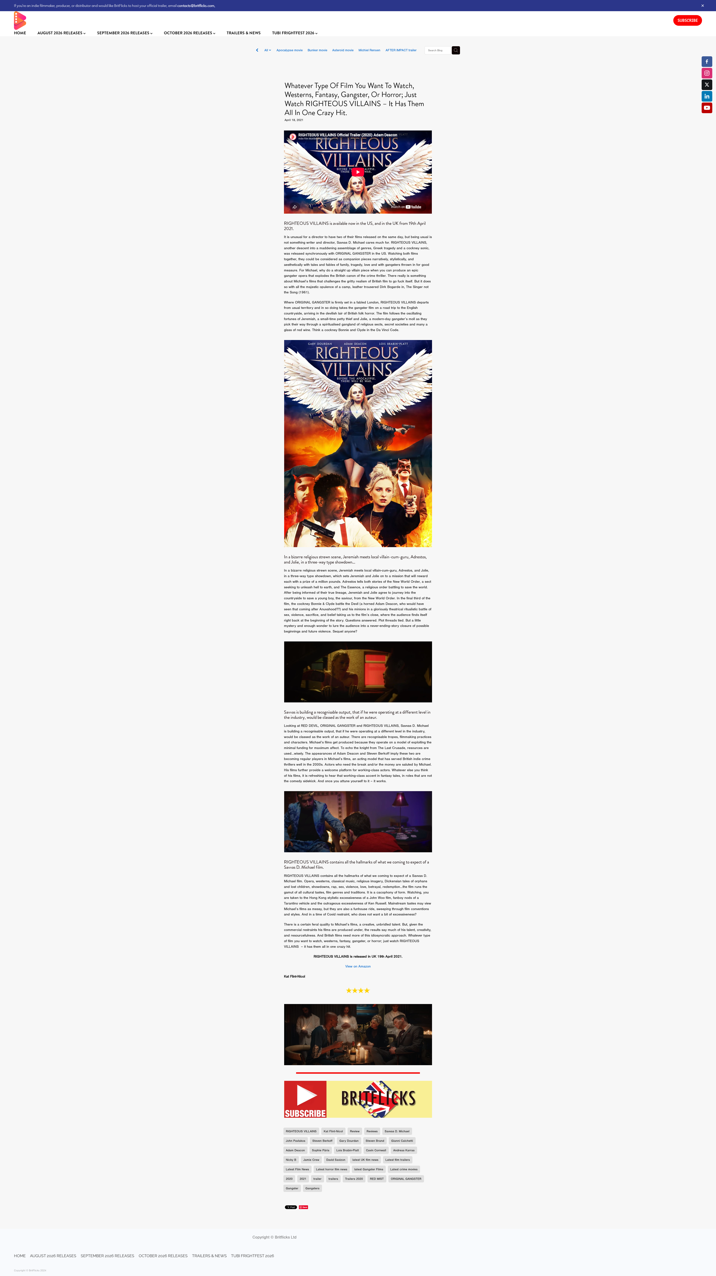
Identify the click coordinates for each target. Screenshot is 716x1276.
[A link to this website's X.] (707, 84)
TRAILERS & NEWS (244, 33)
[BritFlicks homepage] (340, 20)
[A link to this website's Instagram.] (707, 73)
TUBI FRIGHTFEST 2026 (293, 33)
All (266, 50)
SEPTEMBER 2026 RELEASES (123, 33)
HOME (20, 33)
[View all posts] (257, 50)
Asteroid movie (343, 50)
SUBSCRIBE (688, 20)
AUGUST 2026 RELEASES (60, 33)
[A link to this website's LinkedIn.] (707, 96)
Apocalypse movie (290, 50)
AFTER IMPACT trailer (401, 50)
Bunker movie (317, 50)
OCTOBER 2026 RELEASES (188, 33)
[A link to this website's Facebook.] (707, 61)
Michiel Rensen (369, 50)
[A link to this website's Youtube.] (707, 108)
